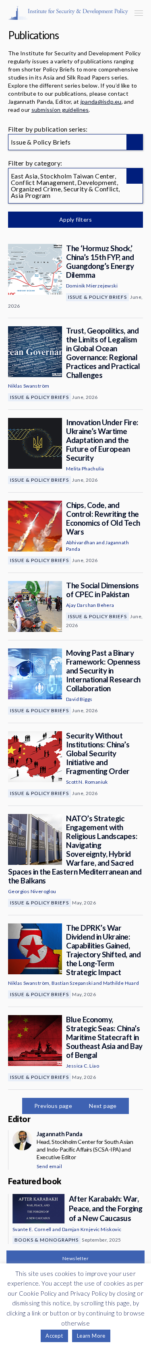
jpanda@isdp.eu (101, 101)
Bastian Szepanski (72, 983)
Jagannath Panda (59, 1133)
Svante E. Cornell (32, 1229)
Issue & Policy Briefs (97, 297)
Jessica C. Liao (82, 1066)
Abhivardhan (80, 542)
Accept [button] (54, 1335)
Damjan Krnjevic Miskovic (92, 1229)
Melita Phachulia (85, 469)
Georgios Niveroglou (32, 891)
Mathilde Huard (121, 983)
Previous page (53, 1105)
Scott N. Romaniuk (87, 782)
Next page (103, 1105)
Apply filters (75, 219)
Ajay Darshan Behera (90, 605)
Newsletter (75, 1258)
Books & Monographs (46, 1240)
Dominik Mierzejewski (92, 286)
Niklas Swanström (28, 386)
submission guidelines (60, 109)
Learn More (91, 1335)
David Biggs (79, 699)
